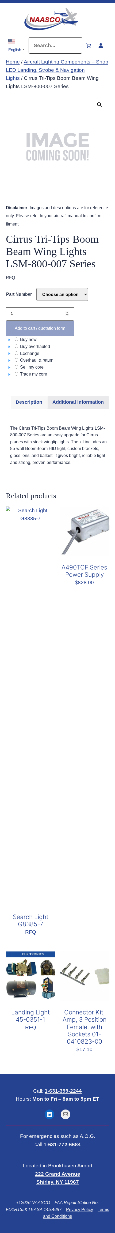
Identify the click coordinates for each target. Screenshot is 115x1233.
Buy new (28, 339)
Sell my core (31, 367)
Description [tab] (29, 402)
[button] (99, 105)
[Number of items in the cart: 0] (88, 45)
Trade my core (33, 374)
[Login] (101, 45)
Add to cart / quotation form (40, 328)
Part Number (19, 294)
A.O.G (87, 1136)
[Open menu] (88, 19)
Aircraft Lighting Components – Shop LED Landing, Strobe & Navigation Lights (57, 70)
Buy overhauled (34, 346)
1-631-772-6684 (62, 1144)
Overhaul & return (36, 360)
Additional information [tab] (78, 402)
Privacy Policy (79, 1209)
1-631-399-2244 (63, 1091)
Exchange (29, 353)
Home (13, 62)
